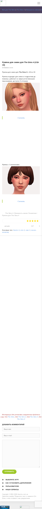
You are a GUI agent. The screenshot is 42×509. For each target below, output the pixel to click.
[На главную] (3, 3)
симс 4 (28, 230)
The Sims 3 (34, 417)
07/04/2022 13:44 (7, 67)
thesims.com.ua (23, 494)
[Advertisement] (21, 36)
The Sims (11, 417)
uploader (7, 226)
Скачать (21, 118)
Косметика (32, 213)
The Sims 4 (21, 10)
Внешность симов (32, 10)
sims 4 (22, 230)
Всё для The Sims (8, 10)
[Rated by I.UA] (24, 508)
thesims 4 (16, 230)
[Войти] (9, 3)
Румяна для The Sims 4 (10, 215)
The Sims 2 (22, 417)
